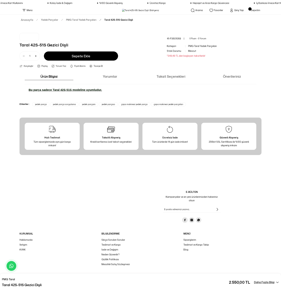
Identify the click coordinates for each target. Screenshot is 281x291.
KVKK (23, 249)
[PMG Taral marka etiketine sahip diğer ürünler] (29, 37)
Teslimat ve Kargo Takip (196, 244)
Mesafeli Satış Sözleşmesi (115, 264)
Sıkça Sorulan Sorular (113, 239)
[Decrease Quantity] (22, 56)
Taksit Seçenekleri (171, 76)
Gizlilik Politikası (110, 259)
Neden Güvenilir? (110, 254)
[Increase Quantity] (37, 56)
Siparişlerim (189, 239)
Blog (185, 249)
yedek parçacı (108, 104)
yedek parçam (88, 104)
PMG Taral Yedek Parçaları (202, 46)
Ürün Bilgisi (49, 76)
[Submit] (217, 209)
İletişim (23, 244)
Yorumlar (110, 76)
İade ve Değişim (109, 249)
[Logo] (140, 10)
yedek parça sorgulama (64, 104)
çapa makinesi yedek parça (134, 104)
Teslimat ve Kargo (111, 244)
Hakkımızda (26, 239)
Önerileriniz (232, 76)
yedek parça (41, 104)
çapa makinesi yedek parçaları (168, 104)
